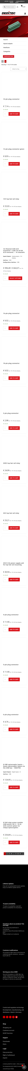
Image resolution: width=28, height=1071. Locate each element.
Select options (15, 278)
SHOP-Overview (8, 1033)
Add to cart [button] (14, 114)
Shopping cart (7, 1027)
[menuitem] (11, 2)
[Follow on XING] (7, 1017)
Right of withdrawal (9, 1055)
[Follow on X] (16, 1017)
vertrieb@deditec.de (20, 1)
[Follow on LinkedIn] (4, 1017)
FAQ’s (4, 1044)
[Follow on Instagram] (13, 1017)
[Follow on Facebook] (10, 1017)
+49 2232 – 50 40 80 (8, 1)
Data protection (7, 1052)
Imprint (5, 1058)
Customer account (8, 1030)
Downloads (6, 1041)
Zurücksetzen (8, 56)
